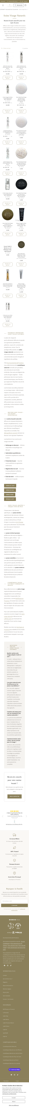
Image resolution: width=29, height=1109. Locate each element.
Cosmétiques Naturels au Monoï (10, 1060)
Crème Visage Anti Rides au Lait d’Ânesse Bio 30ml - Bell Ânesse (8, 98)
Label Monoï (6, 1019)
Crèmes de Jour (10, 485)
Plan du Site (6, 992)
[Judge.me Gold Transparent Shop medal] (11, 926)
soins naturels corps (13, 945)
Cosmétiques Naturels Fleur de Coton (12, 1056)
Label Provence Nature (8, 1023)
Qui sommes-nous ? (7, 978)
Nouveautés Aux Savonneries (12, 9)
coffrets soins (8, 619)
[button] (3, 5)
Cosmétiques (6, 943)
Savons (23, 941)
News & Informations (8, 985)
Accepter (14, 1097)
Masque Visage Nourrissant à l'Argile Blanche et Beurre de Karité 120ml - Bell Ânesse (21, 286)
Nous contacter (14, 796)
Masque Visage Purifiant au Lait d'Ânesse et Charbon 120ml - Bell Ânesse (21, 225)
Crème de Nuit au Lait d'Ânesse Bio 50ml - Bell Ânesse (21, 67)
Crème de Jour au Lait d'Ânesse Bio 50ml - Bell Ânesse (7, 67)
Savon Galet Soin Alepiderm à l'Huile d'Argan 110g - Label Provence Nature (21, 255)
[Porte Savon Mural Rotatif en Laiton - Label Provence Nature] (14, 821)
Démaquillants (10, 499)
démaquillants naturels (10, 433)
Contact (5, 975)
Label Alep (5, 1016)
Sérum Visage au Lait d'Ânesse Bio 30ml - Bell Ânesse (7, 163)
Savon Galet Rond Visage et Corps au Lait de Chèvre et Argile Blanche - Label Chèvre (21, 132)
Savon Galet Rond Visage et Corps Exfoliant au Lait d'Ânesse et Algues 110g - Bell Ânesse (21, 163)
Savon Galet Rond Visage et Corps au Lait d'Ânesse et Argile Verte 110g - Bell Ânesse (8, 225)
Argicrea (5, 1036)
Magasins (5, 982)
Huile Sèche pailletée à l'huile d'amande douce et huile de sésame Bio (7, 285)
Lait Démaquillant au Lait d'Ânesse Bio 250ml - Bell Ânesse (7, 132)
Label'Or (5, 1029)
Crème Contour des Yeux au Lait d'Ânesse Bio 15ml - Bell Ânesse (8, 194)
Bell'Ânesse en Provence (9, 1009)
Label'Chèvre (6, 1026)
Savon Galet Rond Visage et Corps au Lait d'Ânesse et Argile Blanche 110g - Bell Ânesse (21, 99)
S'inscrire (14, 905)
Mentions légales (7, 989)
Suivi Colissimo (6, 995)
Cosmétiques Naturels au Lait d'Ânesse (12, 1050)
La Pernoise (6, 1012)
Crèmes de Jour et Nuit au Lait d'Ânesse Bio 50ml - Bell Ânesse (7, 316)
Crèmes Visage (10, 494)
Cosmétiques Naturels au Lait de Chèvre (12, 1053)
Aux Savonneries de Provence (15, 363)
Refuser (13, 1101)
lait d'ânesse (19, 522)
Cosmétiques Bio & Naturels (9, 1046)
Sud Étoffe (5, 1033)
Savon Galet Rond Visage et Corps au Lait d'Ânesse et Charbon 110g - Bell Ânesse (21, 194)
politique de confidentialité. (9, 1093)
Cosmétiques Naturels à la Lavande (11, 1063)
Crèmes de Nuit (10, 490)
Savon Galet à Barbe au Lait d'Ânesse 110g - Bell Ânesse (7, 248)
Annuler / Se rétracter (8, 999)
